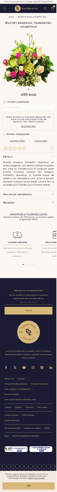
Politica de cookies (32, 428)
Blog (7, 436)
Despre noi (9, 379)
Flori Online (42, 407)
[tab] (23, 264)
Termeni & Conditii (13, 428)
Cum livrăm (41, 141)
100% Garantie (28, 415)
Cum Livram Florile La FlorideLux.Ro (20, 400)
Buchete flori (28, 126)
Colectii (8, 407)
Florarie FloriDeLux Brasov (16, 384)
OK (28, 486)
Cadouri (18, 407)
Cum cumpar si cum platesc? (17, 389)
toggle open (4, 8)
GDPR (46, 428)
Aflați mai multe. (36, 478)
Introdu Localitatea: (16, 102)
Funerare (30, 407)
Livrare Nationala (12, 420)
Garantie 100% (17, 141)
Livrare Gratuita (12, 415)
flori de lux (26, 8)
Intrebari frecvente (39, 384)
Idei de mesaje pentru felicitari (25, 436)
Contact (21, 379)
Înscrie (28, 311)
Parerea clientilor (12, 394)
